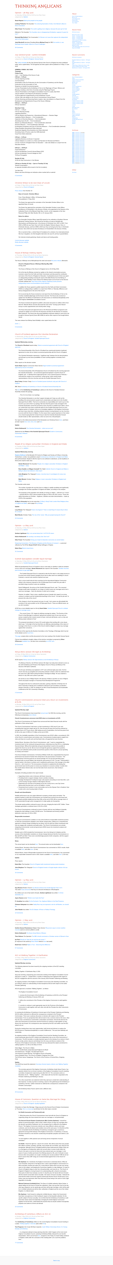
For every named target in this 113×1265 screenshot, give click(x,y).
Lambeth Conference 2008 (77, 100)
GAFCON (74, 95)
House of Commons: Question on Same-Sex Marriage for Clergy (40, 1099)
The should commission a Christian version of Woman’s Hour (50, 936)
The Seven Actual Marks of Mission (36, 933)
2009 (73, 155)
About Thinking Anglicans (77, 16)
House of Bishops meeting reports (28, 253)
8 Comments (18, 436)
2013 (73, 149)
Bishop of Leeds (75, 45)
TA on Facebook (75, 21)
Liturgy (73, 106)
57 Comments (19, 948)
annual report (44, 713)
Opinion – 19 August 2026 (77, 37)
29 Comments (19, 1092)
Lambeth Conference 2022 (77, 103)
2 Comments (18, 692)
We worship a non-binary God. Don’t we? (37, 536)
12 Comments (19, 912)
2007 (73, 157)
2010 (73, 153)
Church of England (29, 59)
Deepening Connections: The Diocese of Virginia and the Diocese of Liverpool (36, 543)
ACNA (73, 78)
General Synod (39, 59)
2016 (73, 145)
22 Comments (19, 1206)
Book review (74, 83)
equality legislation (40, 1103)
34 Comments (19, 47)
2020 (73, 140)
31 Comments (19, 551)
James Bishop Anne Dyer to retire (79, 66)
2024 (73, 135)
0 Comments (18, 175)
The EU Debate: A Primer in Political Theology (42, 909)
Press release (19, 190)
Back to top (56, 1260)
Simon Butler (34, 941)
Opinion (26, 17)
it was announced (26, 889)
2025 (73, 133)
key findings (39, 503)
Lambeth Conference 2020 (77, 102)
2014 (73, 148)
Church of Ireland (75, 90)
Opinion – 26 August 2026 (77, 36)
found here (30, 633)
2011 (73, 152)
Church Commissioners (76, 86)
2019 (73, 141)
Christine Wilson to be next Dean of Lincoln (32, 183)
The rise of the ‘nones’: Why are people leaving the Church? (49, 515)
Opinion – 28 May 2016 (24, 13)
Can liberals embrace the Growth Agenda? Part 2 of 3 (47, 887)
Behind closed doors (27, 548)
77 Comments (19, 1242)
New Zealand (75, 108)
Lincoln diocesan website (22, 240)
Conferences (74, 91)
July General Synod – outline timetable (30, 55)
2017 (73, 144)
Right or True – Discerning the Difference (38, 944)
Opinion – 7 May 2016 (23, 920)
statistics (26, 448)
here (61, 420)
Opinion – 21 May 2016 (24, 525)
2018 (73, 143)
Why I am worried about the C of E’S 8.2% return (40, 533)
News (73, 110)
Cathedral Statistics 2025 (77, 43)
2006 (73, 159)
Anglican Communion (29, 656)
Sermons (74, 120)
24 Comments (19, 518)
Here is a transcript (28, 1109)
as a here (50, 641)
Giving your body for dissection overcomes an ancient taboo (47, 540)
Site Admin (74, 172)
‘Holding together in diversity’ (28, 1223)
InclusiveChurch (75, 98)
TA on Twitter (74, 22)
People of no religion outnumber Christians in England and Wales (41, 444)
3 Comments (18, 245)
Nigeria (73, 111)
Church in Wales (75, 87)
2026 (73, 132)
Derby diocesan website (21, 242)
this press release (56, 260)
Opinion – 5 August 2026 (77, 42)
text (19, 390)
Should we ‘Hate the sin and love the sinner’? (32, 939)
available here (26, 641)
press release (32, 715)
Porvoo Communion (76, 114)
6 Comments (18, 327)
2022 (73, 137)
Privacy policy (75, 20)
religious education (76, 115)
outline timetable (22, 62)
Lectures (74, 104)
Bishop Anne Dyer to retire (77, 34)
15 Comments (19, 872)
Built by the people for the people (33, 20)
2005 (73, 160)
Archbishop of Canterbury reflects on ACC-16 (32, 1214)
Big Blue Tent (75, 82)
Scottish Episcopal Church (42, 338)
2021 (73, 139)
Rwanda (73, 116)
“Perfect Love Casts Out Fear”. (36, 898)
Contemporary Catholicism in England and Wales (54, 457)
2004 (73, 161)
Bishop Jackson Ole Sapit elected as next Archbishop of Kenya (40, 659)
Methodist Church (75, 107)
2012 (73, 151)
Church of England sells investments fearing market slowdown (47, 864)
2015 (73, 147)
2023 (73, 136)
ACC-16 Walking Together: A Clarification (31, 955)
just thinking (74, 99)
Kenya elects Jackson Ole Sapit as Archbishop (33, 652)
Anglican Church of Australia (78, 79)
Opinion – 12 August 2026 (77, 38)
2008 (73, 156)
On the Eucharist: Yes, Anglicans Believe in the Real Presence (46, 901)
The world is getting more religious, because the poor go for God (49, 29)
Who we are (74, 17)
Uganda (73, 123)
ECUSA (73, 92)
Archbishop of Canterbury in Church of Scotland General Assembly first (41, 386)
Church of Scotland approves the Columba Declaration (36, 334)
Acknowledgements (76, 18)
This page (18, 636)
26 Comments (19, 644)
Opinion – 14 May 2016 (24, 880)
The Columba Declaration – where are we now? (39, 428)
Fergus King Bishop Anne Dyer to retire (80, 65)
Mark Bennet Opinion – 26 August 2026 (81, 67)
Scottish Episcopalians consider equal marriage (33, 559)
